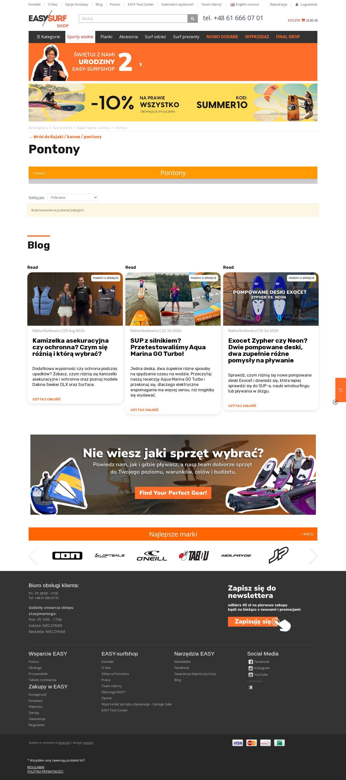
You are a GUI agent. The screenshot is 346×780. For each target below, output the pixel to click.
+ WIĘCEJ (307, 534)
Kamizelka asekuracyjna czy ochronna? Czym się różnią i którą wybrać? (70, 347)
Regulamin (37, 725)
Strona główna (38, 128)
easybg (88, 743)
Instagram (262, 668)
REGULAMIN (35, 767)
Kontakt (35, 4)
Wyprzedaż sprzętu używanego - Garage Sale (137, 704)
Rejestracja (278, 4)
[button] (340, 390)
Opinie (107, 698)
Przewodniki (38, 673)
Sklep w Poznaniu (115, 673)
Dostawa (35, 700)
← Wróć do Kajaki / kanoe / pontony (65, 136)
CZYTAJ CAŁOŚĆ (46, 399)
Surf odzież (155, 36)
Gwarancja (37, 718)
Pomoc (115, 4)
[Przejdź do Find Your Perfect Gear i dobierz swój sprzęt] (173, 475)
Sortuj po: (37, 197)
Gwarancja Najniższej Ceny (195, 673)
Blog (99, 4)
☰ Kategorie (48, 36)
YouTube (261, 674)
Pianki (106, 36)
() (311, 20)
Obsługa (35, 667)
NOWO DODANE (222, 36)
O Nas (52, 4)
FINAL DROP (288, 36)
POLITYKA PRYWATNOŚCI (45, 771)
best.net (64, 743)
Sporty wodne (80, 36)
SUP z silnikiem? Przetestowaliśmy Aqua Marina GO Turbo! (168, 347)
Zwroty (34, 712)
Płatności (35, 706)
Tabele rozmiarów (42, 680)
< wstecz (39, 173)
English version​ (247, 4)
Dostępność (38, 694)
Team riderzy (211, 4)
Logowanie (309, 4)
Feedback (181, 667)
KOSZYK (294, 20)
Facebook (261, 661)
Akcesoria (128, 36)
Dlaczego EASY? (114, 692)
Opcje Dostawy (76, 4)
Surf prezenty (186, 36)
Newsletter (182, 661)
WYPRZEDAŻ (257, 36)
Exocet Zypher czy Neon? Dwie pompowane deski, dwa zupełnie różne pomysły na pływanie (267, 350)
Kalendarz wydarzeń (178, 4)
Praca (106, 680)
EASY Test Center (141, 4)
